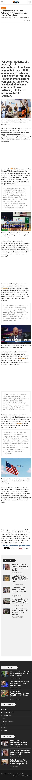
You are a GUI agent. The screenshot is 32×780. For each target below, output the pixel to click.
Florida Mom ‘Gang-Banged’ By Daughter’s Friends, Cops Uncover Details (20, 567)
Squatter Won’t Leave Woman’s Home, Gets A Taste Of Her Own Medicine (20, 611)
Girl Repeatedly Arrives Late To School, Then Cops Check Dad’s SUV (20, 601)
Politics (5, 724)
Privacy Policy (26, 776)
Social (3, 8)
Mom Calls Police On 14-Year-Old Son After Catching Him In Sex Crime (20, 578)
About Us (16, 776)
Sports (5, 731)
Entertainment (7, 715)
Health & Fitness (8, 721)
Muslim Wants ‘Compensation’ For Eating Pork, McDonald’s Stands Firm (19, 694)
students (22, 358)
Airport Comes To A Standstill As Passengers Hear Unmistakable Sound (19, 742)
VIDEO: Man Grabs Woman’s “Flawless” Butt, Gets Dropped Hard (19, 590)
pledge (19, 423)
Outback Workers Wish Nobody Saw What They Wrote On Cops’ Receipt (18, 762)
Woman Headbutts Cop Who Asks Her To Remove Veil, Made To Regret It (20, 673)
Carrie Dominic (24, 18)
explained (4, 288)
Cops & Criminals (8, 712)
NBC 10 (12, 169)
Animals (5, 709)
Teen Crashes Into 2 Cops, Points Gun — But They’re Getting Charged (19, 683)
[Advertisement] (16, 42)
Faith (4, 718)
